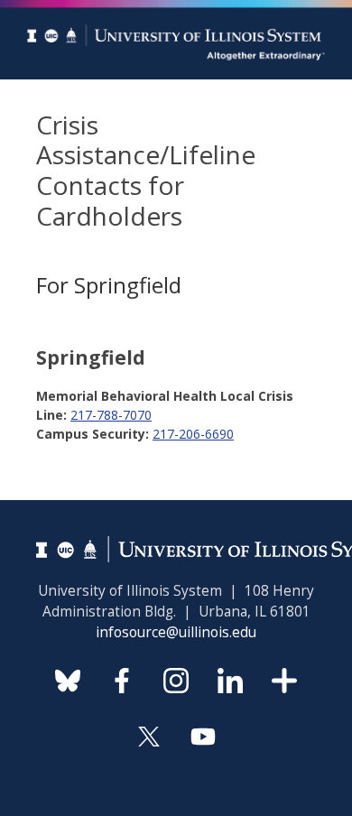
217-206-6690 (193, 433)
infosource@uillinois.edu (176, 632)
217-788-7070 (111, 414)
